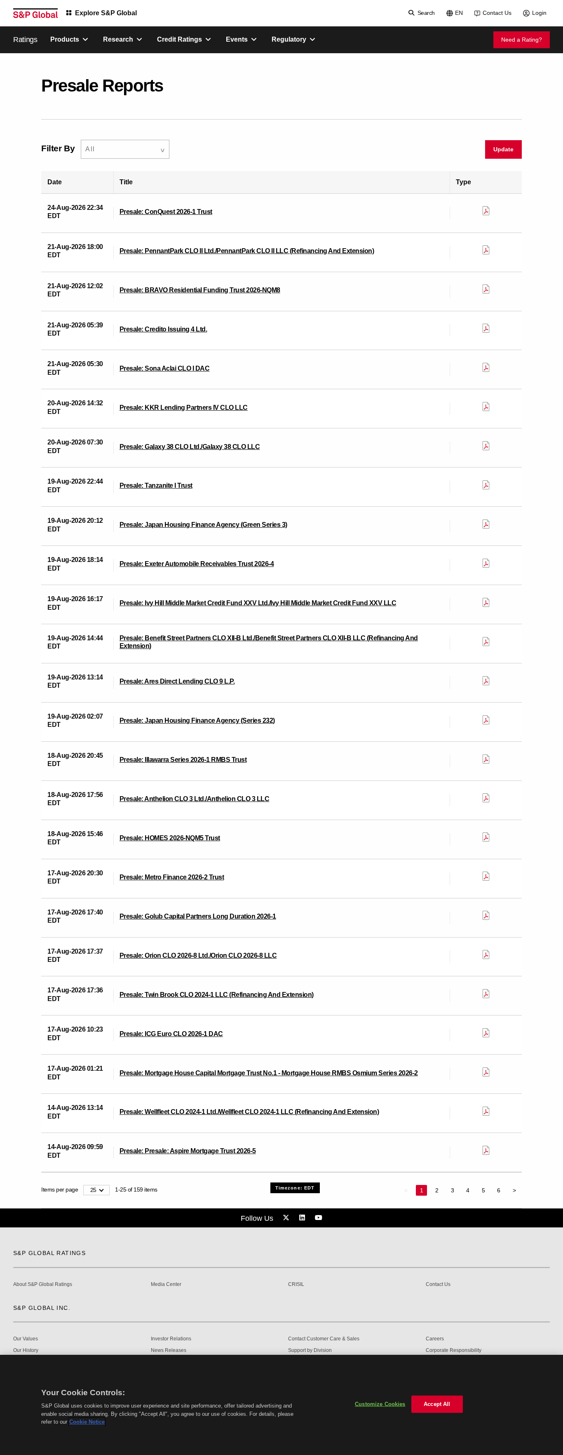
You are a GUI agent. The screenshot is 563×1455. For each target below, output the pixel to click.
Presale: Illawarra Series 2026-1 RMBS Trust (183, 759)
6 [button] (498, 1190)
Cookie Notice (87, 1422)
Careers (435, 1339)
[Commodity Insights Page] (287, 1218)
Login (539, 12)
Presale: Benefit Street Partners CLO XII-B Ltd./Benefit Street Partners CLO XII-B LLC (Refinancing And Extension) (269, 642)
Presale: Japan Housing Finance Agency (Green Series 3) (203, 524)
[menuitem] (125, 149)
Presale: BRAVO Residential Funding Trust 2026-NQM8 (200, 290)
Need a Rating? (521, 39)
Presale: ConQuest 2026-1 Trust (166, 211)
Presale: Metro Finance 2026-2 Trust (172, 877)
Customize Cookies (380, 1404)
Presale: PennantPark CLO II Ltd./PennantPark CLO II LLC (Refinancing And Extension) (247, 250)
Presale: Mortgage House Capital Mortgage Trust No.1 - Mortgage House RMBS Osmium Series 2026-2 (269, 1073)
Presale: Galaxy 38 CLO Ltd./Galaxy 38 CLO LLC (190, 446)
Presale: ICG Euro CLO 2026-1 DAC (171, 1033)
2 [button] (437, 1190)
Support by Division (310, 1350)
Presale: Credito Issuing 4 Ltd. (163, 329)
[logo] (35, 13)
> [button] (514, 1190)
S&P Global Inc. (41, 1308)
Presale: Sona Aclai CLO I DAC (165, 368)
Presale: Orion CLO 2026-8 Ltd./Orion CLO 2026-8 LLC (198, 955)
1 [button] (421, 1190)
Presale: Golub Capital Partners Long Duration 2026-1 (198, 916)
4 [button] (467, 1190)
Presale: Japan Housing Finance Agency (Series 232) (197, 720)
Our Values (25, 1339)
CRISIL (296, 1284)
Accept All (437, 1404)
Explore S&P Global (106, 12)
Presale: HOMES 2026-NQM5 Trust (170, 838)
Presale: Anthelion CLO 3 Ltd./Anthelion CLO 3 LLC (195, 798)
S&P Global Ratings (49, 1253)
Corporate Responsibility (453, 1350)
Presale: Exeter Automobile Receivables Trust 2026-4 (197, 563)
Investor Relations (171, 1339)
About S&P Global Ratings (42, 1284)
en (459, 12)
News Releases (168, 1350)
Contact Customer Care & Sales (323, 1339)
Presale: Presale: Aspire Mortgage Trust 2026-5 (188, 1150)
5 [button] (483, 1190)
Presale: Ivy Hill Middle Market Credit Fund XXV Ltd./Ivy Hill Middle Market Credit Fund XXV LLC (258, 602)
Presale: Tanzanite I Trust (156, 485)
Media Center (166, 1284)
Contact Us (497, 12)
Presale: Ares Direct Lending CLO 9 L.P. (177, 681)
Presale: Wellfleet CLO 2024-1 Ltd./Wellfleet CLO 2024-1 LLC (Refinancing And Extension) (249, 1111)
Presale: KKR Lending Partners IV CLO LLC (184, 407)
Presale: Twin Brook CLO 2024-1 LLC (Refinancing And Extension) (217, 994)
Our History (25, 1350)
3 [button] (452, 1190)
